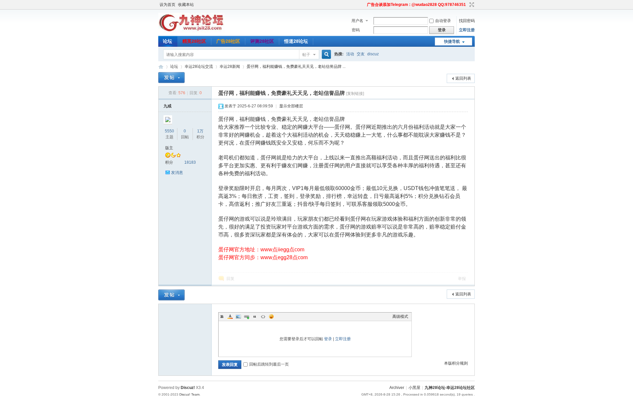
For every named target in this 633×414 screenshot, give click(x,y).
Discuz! (188, 387)
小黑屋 (414, 387)
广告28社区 (228, 41)
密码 (356, 30)
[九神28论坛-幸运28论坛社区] (191, 31)
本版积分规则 (456, 363)
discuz (373, 54)
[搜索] (325, 54)
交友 (361, 54)
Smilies (271, 316)
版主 (169, 148)
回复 (230, 278)
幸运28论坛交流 (199, 66)
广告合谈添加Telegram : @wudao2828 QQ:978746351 (416, 4)
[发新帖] (171, 77)
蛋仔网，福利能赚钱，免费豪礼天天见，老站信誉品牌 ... (296, 66)
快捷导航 (452, 41)
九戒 (167, 106)
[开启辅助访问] (364, 5)
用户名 (357, 20)
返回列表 (463, 78)
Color (230, 316)
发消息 (177, 172)
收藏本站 (186, 4)
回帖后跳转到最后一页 (269, 364)
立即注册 (467, 30)
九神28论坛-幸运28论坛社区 (161, 66)
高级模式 (400, 316)
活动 (350, 54)
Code (263, 316)
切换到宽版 (471, 5)
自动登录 (443, 20)
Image (238, 316)
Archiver (396, 387)
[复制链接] (355, 93)
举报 (462, 278)
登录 (328, 339)
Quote (255, 316)
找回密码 (467, 20)
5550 (169, 131)
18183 (190, 162)
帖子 (306, 54)
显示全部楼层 (291, 106)
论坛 (167, 41)
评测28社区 (262, 41)
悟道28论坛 (296, 41)
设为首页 (167, 4)
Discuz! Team (189, 394)
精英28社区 (194, 41)
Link (246, 316)
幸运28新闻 (230, 66)
